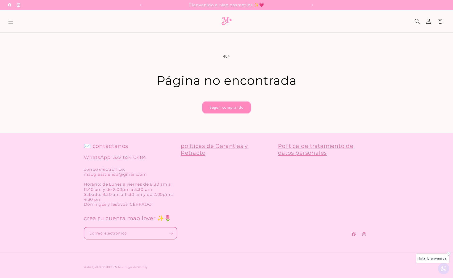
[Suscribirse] (171, 233)
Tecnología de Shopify (133, 267)
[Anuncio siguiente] (312, 5)
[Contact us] (443, 268)
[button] (11, 21)
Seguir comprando (227, 107)
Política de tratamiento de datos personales (315, 149)
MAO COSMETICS (106, 267)
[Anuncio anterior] (140, 5)
